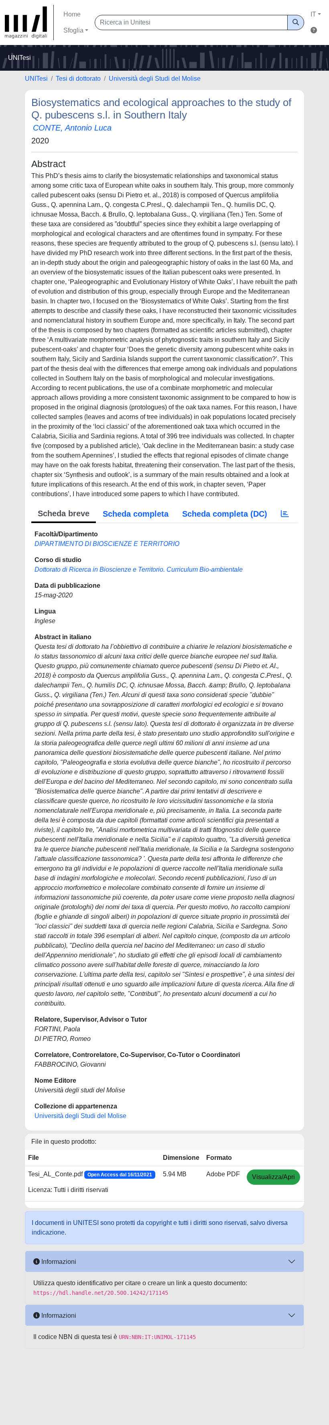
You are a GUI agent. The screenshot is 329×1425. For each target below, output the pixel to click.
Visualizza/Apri (273, 1177)
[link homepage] (29, 22)
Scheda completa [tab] (136, 513)
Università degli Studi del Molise (155, 78)
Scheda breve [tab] (63, 513)
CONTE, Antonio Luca (72, 127)
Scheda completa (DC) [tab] (224, 513)
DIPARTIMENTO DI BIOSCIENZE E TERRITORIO (107, 543)
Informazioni (58, 1261)
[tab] (285, 513)
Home (72, 14)
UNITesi (36, 78)
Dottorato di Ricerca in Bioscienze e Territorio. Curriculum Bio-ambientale (139, 569)
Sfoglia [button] (73, 30)
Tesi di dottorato (78, 78)
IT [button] (313, 14)
